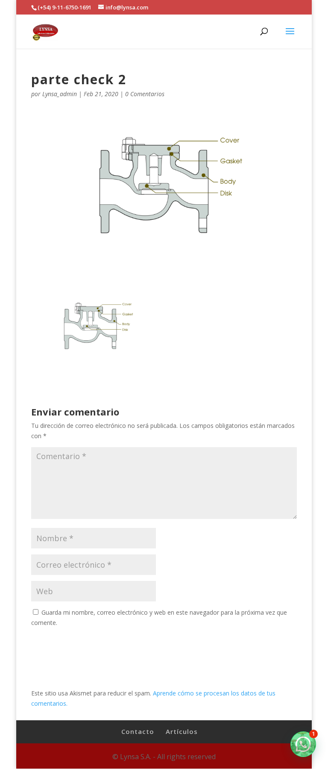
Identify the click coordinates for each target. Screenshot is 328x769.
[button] (303, 744)
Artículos (182, 731)
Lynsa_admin (59, 94)
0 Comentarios (144, 94)
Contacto (137, 731)
